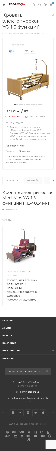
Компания (9, 343)
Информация (11, 350)
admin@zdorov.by (30, 391)
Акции (6, 328)
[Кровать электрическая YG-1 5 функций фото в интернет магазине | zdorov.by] (28, 79)
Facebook (13, 412)
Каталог (7, 320)
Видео (33, 180)
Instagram (28, 412)
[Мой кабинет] (45, 4)
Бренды (7, 335)
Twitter (20, 412)
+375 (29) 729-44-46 (28, 382)
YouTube (35, 412)
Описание (12, 180)
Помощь (8, 358)
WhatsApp (43, 412)
